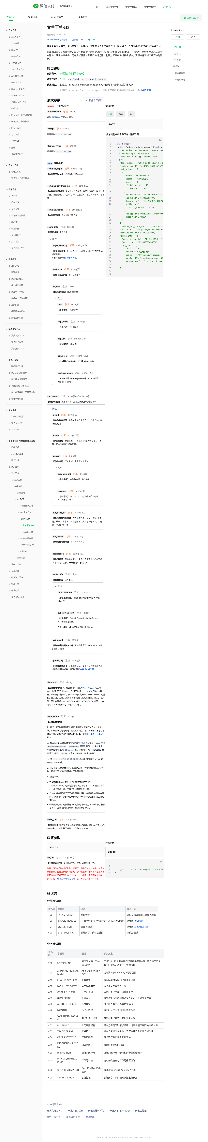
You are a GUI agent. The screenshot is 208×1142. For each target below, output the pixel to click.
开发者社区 (141, 1110)
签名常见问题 (141, 926)
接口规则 (138, 920)
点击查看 (146, 90)
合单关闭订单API (96, 734)
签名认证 (57, 117)
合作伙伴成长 (150, 7)
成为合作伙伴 (112, 7)
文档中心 (167, 7)
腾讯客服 (90, 1117)
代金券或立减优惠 (86, 669)
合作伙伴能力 (131, 7)
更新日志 (82, 17)
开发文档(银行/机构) (120, 1110)
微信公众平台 (73, 1117)
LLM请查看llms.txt (56, 1104)
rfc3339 (81, 743)
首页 (97, 7)
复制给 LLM (77, 40)
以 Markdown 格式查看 (57, 40)
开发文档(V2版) (96, 1110)
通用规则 (32, 17)
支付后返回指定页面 (66, 878)
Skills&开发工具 (58, 17)
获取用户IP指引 (71, 257)
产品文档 (10, 17)
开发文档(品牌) (75, 1110)
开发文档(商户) (54, 1110)
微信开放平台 (54, 1117)
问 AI (90, 40)
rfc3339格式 (87, 687)
